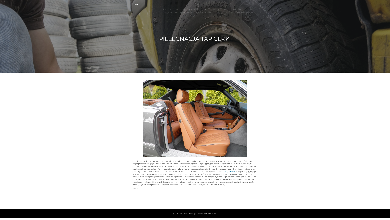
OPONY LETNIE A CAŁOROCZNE (216, 9)
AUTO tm (136, 5)
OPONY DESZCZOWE (170, 9)
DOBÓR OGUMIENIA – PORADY (243, 9)
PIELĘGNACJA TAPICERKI (203, 13)
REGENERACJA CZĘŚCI (225, 13)
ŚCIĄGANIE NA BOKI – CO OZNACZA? (177, 13)
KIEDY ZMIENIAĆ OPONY (190, 9)
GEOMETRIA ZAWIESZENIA (246, 13)
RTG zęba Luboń (229, 171)
